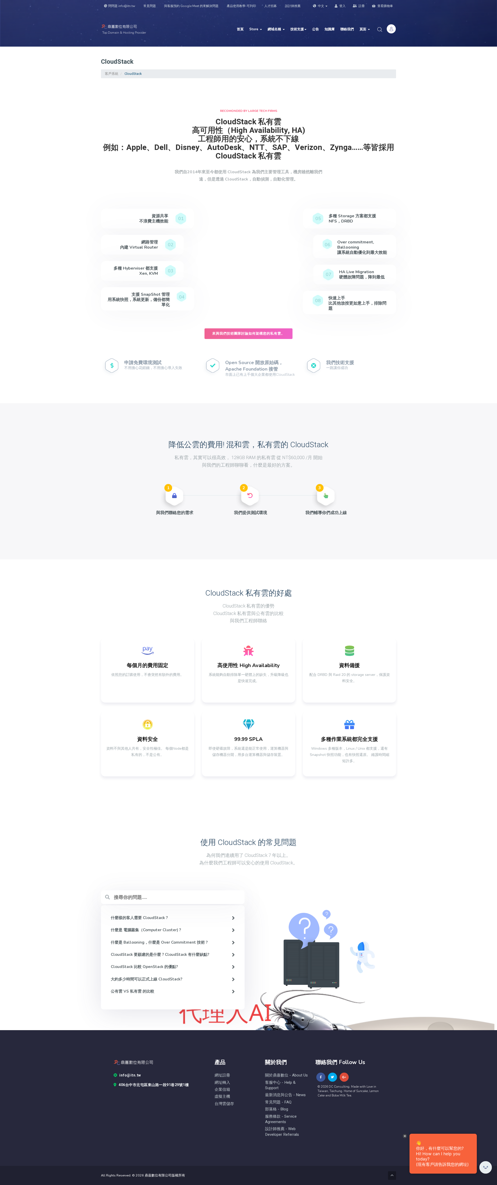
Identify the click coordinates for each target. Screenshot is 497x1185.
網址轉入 (222, 1082)
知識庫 (330, 29)
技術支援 (297, 29)
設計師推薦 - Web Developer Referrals (282, 1131)
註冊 (361, 6)
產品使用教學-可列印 (241, 6)
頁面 (363, 29)
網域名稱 (275, 29)
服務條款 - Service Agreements (281, 1119)
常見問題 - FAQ (278, 1102)
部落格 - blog (276, 1109)
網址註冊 (222, 1075)
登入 (342, 6)
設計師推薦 (293, 6)
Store (254, 29)
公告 (315, 29)
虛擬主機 (222, 1096)
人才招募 (270, 6)
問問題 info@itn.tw (121, 6)
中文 (321, 6)
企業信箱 (222, 1089)
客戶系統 (111, 73)
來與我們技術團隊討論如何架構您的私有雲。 (248, 333)
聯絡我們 (347, 29)
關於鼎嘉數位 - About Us (286, 1075)
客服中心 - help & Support (280, 1085)
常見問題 (149, 6)
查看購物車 (385, 6)
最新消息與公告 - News (285, 1095)
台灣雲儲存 (224, 1104)
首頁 (240, 29)
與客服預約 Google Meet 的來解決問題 (191, 6)
